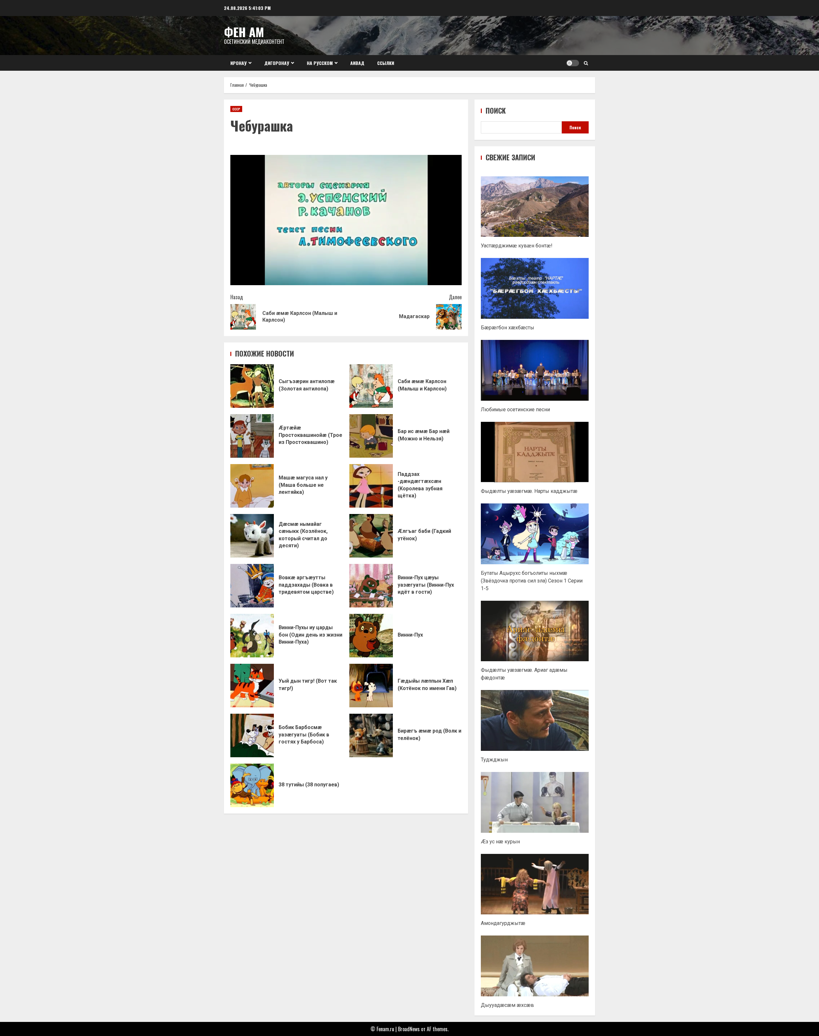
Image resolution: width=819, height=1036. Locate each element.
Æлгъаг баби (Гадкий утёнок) (371, 536)
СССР (236, 109)
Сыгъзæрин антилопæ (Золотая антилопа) (252, 386)
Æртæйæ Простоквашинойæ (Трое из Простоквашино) (252, 436)
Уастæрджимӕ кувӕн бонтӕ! (517, 246)
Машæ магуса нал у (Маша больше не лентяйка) (252, 486)
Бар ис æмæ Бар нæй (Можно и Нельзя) (371, 436)
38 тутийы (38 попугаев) (252, 785)
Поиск (496, 110)
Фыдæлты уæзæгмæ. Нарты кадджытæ (529, 491)
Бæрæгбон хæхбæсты (507, 328)
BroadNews (409, 1029)
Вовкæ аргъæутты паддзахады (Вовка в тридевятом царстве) (252, 585)
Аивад (357, 63)
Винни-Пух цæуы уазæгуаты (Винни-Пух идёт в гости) (371, 585)
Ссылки (385, 63)
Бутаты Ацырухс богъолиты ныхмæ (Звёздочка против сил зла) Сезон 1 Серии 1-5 (532, 580)
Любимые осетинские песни (515, 409)
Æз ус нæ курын (500, 842)
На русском (320, 63)
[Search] (586, 63)
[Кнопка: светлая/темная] (572, 63)
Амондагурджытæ (503, 923)
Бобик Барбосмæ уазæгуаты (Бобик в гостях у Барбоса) (252, 735)
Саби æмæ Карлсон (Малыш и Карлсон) (371, 386)
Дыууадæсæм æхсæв (507, 1005)
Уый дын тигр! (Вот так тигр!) (252, 685)
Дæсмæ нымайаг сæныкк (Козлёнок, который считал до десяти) (252, 536)
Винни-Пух (371, 635)
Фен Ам (244, 32)
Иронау (238, 63)
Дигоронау (276, 63)
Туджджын (494, 760)
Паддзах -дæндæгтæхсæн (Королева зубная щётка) (371, 486)
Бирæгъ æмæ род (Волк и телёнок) (371, 735)
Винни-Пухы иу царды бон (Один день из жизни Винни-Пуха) (252, 635)
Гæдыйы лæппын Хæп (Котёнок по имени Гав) (371, 685)
